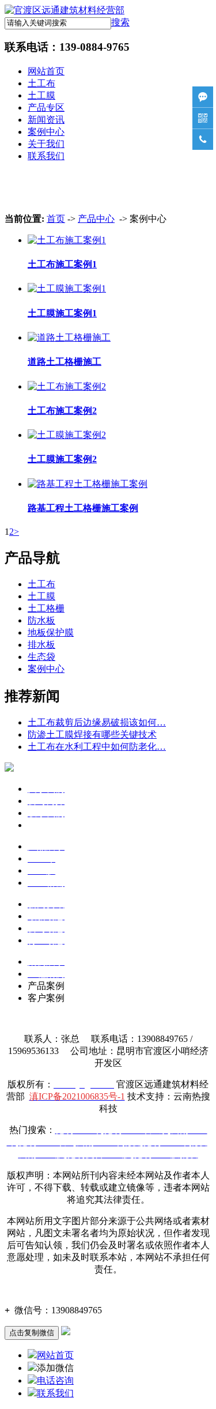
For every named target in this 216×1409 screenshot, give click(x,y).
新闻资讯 (46, 119)
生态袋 (41, 657)
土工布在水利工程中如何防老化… (97, 746)
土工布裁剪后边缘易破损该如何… (97, 722)
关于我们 (46, 144)
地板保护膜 (51, 632)
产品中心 (96, 219)
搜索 (120, 22)
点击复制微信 (31, 1332)
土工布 (41, 83)
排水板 (41, 644)
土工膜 (41, 95)
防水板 (41, 620)
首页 (56, 219)
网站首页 (46, 71)
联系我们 (46, 156)
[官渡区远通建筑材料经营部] (64, 10)
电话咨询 (55, 1380)
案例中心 (46, 132)
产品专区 (46, 107)
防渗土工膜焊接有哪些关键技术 (92, 734)
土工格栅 (46, 608)
